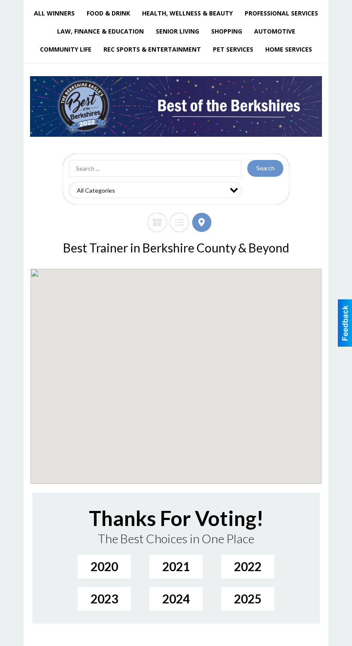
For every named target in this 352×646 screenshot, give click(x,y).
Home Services (288, 49)
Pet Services (233, 49)
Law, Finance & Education (100, 31)
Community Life (65, 49)
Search (265, 168)
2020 (104, 566)
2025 (247, 598)
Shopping (226, 31)
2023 (104, 598)
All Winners (54, 13)
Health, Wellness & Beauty (187, 13)
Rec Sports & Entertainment (152, 49)
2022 (247, 566)
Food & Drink (108, 13)
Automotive (274, 31)
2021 (176, 566)
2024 (176, 598)
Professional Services (281, 13)
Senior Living (177, 31)
